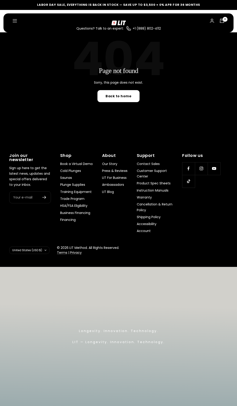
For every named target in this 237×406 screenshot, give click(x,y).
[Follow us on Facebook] (188, 168)
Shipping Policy (149, 217)
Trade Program (72, 198)
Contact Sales (148, 164)
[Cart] (222, 21)
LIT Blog (108, 191)
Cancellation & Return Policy (154, 207)
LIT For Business (114, 177)
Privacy (76, 252)
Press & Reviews (115, 170)
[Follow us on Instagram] (201, 168)
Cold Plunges (70, 170)
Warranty (144, 197)
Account (144, 231)
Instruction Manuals (152, 190)
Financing (68, 219)
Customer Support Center (152, 173)
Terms (62, 252)
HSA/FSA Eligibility (73, 205)
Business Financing (75, 213)
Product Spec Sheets (154, 183)
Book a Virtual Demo (76, 164)
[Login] (212, 21)
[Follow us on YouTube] (214, 168)
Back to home (118, 96)
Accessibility (146, 224)
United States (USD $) (27, 250)
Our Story (109, 164)
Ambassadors (113, 184)
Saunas (66, 177)
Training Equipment (76, 191)
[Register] (44, 197)
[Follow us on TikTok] (188, 181)
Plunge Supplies (72, 184)
